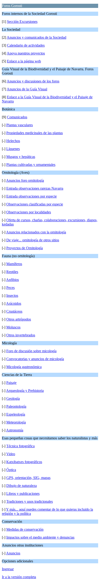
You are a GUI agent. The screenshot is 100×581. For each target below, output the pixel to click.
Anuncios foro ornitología (25, 180)
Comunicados (17, 117)
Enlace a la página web (24, 61)
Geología (13, 398)
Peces (10, 288)
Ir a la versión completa (19, 577)
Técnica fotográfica (20, 446)
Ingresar (8, 569)
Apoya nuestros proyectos (26, 53)
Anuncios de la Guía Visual (27, 89)
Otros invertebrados (20, 335)
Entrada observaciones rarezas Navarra (34, 188)
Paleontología (16, 406)
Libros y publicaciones (23, 494)
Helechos (13, 141)
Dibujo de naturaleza (21, 486)
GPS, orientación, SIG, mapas (28, 478)
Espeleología (15, 414)
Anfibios (12, 280)
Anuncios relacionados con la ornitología (36, 232)
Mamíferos (14, 264)
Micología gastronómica (24, 367)
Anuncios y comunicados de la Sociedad (36, 37)
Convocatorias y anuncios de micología (35, 359)
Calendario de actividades (26, 45)
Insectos (12, 295)
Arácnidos (13, 303)
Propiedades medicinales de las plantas (34, 133)
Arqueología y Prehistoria (25, 391)
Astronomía (14, 430)
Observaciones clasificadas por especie (34, 204)
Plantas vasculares (19, 125)
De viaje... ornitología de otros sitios (32, 240)
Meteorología (16, 422)
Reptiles (12, 272)
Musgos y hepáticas (20, 157)
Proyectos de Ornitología (24, 248)
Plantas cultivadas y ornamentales (30, 165)
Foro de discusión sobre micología (31, 351)
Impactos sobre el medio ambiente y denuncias (40, 537)
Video (10, 454)
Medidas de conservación (24, 529)
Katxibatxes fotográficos (24, 462)
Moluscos (13, 327)
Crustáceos (14, 311)
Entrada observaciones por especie (31, 196)
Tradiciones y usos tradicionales (29, 501)
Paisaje (11, 383)
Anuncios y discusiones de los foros (33, 81)
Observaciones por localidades (28, 212)
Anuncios (13, 553)
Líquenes (13, 149)
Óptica (11, 470)
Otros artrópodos (18, 319)
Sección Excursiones (22, 22)
